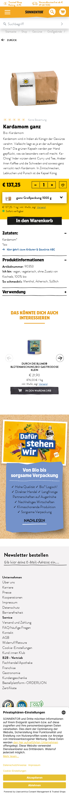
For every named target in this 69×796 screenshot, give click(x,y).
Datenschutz (11, 607)
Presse (6, 592)
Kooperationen (12, 597)
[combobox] (30, 24)
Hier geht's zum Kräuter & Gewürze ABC (31, 249)
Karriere (7, 587)
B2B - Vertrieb (12, 657)
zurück (11, 40)
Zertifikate (9, 688)
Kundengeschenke (14, 678)
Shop (24, 32)
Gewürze (37, 32)
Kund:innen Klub (13, 653)
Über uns (8, 582)
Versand (41, 207)
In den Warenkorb (34, 220)
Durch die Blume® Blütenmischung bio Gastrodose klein (35, 367)
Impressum (9, 602)
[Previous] (9, 358)
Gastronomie (11, 673)
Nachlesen (34, 520)
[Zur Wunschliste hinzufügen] (63, 185)
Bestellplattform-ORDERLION (24, 683)
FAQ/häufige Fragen (16, 627)
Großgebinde (54, 32)
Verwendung (34, 292)
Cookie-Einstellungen (17, 648)
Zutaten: (34, 233)
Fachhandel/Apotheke (17, 663)
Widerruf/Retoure (14, 642)
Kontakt (7, 632)
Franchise (9, 668)
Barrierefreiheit (12, 612)
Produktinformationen (34, 260)
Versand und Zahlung (16, 622)
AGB (5, 637)
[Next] (60, 358)
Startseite (10, 32)
